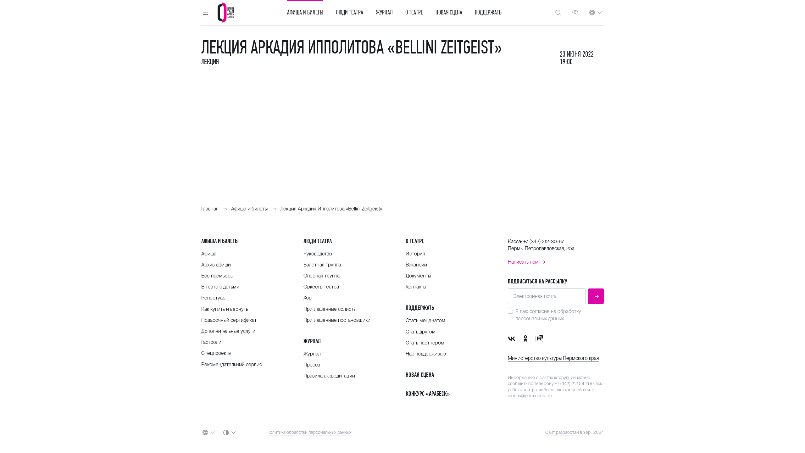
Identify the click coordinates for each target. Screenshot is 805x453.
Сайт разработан (562, 432)
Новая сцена (449, 12)
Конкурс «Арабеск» (428, 393)
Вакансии (416, 265)
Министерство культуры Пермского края (553, 358)
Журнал (384, 12)
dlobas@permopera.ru (530, 395)
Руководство (317, 254)
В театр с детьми (220, 287)
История (415, 254)
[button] (205, 12)
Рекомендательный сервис (231, 364)
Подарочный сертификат (229, 320)
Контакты (416, 287)
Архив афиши (216, 265)
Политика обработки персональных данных (309, 432)
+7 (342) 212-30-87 (543, 241)
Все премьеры (217, 276)
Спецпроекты (216, 353)
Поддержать (488, 12)
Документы (418, 276)
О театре (414, 12)
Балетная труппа (322, 265)
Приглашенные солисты (329, 309)
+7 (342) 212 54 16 (572, 383)
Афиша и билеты (305, 12)
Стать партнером (425, 343)
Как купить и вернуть (224, 309)
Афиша (208, 254)
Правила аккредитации (329, 376)
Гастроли (211, 342)
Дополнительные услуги (228, 331)
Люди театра (349, 12)
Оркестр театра (321, 287)
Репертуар (213, 298)
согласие (540, 311)
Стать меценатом (425, 320)
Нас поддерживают (427, 354)
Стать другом (421, 332)
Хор (307, 298)
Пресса (311, 365)
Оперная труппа (321, 276)
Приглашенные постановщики (336, 320)
